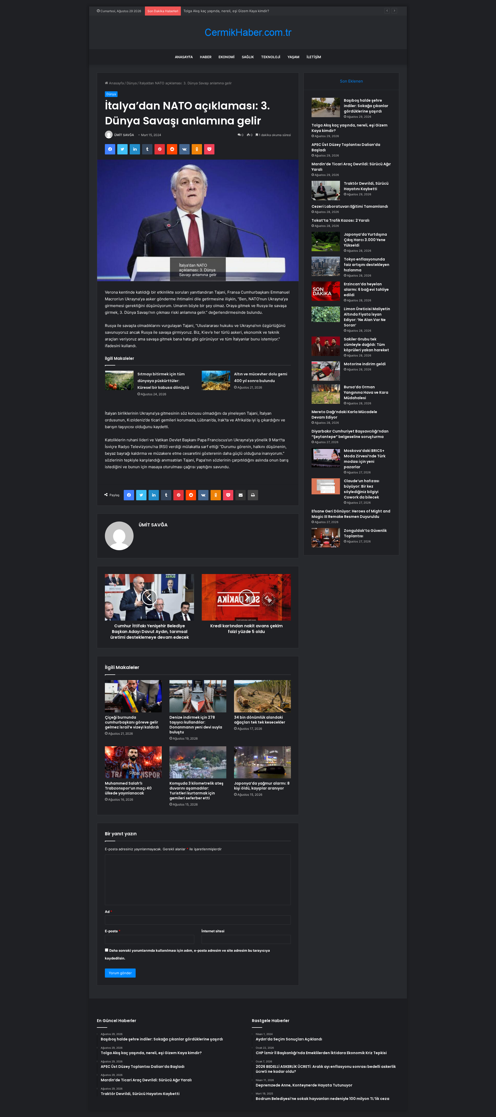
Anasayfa (184, 57)
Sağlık (248, 57)
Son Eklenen (351, 81)
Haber (205, 57)
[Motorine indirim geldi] (326, 371)
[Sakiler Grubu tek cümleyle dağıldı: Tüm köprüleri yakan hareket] (326, 346)
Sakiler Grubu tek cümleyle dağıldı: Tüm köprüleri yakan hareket (366, 345)
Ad (108, 912)
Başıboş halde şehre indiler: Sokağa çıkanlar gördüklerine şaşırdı (366, 106)
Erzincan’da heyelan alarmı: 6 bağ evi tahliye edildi (366, 289)
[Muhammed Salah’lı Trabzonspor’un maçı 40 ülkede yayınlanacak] (133, 762)
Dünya (132, 83)
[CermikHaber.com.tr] (248, 32)
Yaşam (293, 57)
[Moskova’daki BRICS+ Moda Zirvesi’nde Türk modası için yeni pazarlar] (326, 457)
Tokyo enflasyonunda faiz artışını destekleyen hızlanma (366, 265)
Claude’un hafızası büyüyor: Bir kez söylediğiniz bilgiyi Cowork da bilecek (361, 489)
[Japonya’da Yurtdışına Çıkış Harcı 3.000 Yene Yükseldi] (326, 241)
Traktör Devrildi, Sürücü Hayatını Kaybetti (366, 186)
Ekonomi (227, 57)
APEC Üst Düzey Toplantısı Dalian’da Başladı (218, 11)
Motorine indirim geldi (365, 364)
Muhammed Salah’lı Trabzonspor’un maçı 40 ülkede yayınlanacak (128, 788)
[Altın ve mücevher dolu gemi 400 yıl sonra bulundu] (216, 380)
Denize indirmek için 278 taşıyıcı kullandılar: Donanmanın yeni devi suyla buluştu (195, 725)
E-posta (112, 931)
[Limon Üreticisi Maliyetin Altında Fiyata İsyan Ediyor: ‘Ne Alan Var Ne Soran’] (326, 314)
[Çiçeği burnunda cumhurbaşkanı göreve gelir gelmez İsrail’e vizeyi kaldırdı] (133, 696)
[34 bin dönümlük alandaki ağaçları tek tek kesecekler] (262, 696)
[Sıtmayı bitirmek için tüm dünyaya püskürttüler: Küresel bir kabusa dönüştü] (119, 380)
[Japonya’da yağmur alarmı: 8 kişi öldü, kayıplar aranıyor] (262, 762)
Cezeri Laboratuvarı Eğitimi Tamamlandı (350, 206)
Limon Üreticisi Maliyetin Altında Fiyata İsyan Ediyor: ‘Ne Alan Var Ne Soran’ (367, 317)
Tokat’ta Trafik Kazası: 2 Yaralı (340, 220)
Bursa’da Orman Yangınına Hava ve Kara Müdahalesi (366, 392)
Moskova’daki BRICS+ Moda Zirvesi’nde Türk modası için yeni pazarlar (364, 459)
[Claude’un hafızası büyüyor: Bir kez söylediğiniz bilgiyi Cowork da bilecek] (326, 486)
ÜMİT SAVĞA (124, 135)
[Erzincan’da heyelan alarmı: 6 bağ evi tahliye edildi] (326, 291)
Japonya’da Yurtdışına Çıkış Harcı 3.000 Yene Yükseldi (365, 240)
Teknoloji (270, 57)
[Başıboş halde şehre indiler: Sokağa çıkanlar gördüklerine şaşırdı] (326, 107)
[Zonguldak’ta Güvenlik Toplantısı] (326, 537)
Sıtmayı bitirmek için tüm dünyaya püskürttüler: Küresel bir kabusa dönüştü (163, 380)
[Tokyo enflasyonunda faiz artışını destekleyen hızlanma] (326, 266)
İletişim (314, 57)
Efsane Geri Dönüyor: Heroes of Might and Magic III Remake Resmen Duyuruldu (351, 514)
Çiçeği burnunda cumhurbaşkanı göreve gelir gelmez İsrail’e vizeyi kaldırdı (132, 722)
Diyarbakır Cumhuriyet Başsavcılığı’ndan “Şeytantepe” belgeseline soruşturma (350, 434)
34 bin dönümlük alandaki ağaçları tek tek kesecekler (259, 720)
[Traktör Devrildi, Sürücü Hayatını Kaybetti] (326, 190)
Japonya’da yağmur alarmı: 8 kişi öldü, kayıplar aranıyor (262, 786)
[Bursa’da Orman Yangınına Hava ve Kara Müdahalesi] (326, 394)
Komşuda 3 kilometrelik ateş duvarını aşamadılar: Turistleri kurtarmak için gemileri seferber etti (196, 791)
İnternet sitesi (213, 931)
